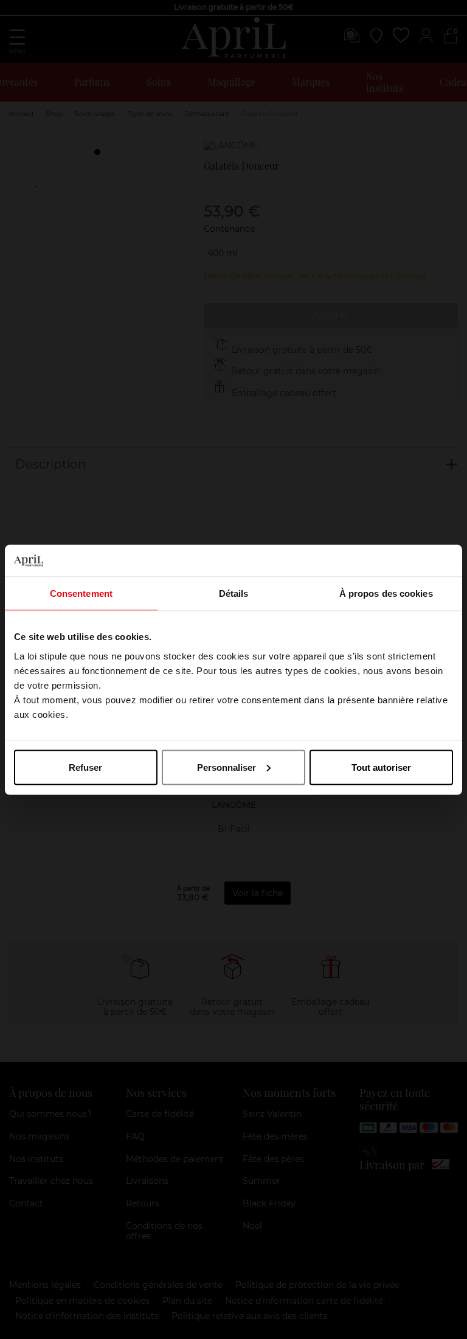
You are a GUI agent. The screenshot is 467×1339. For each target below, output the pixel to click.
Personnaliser (226, 767)
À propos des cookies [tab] (386, 593)
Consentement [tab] (81, 593)
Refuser (85, 767)
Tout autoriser (381, 767)
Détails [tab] (234, 593)
